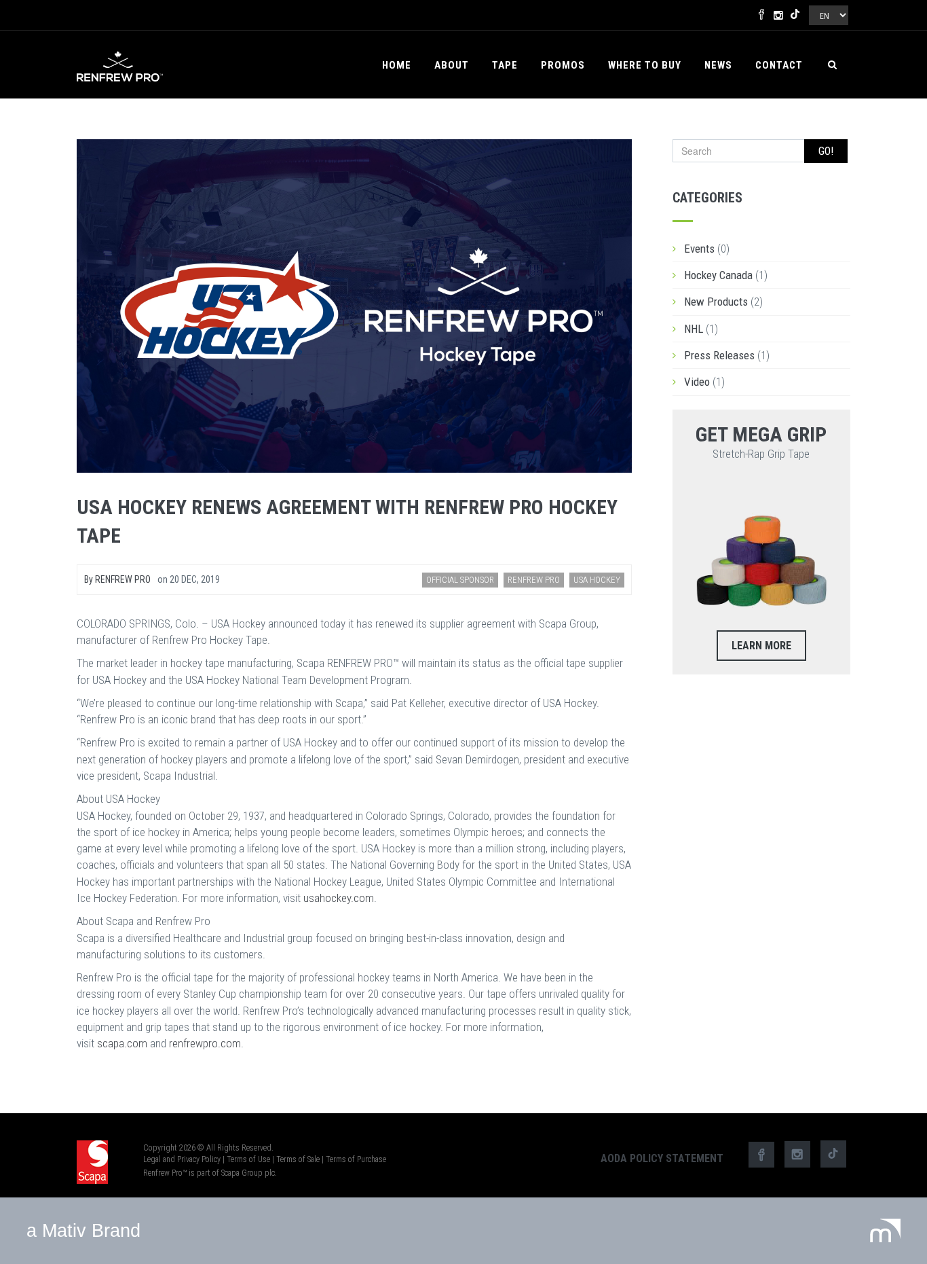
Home (396, 65)
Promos (563, 65)
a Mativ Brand (83, 1231)
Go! (825, 151)
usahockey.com (338, 898)
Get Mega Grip (761, 434)
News (718, 65)
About (451, 65)
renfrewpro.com (205, 1043)
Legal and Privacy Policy (182, 1159)
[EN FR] (827, 12)
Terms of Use (248, 1159)
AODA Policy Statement (662, 1158)
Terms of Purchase (356, 1159)
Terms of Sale (298, 1159)
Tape (505, 65)
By (117, 579)
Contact (779, 65)
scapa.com (122, 1043)
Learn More (761, 645)
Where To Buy (644, 65)
